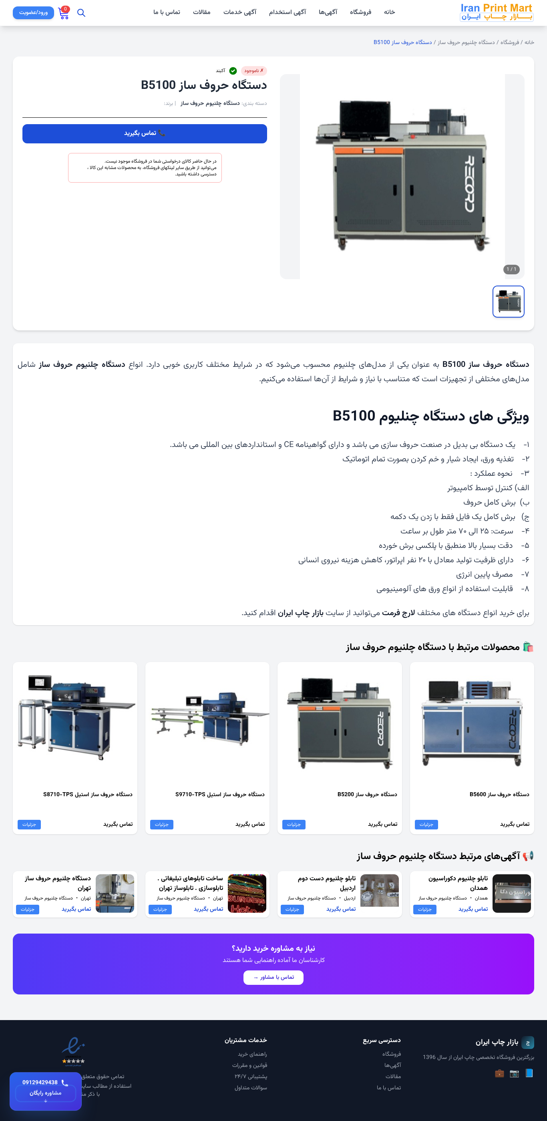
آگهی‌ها (328, 13)
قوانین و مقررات (249, 1065)
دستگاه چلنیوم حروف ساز (466, 42)
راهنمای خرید (252, 1054)
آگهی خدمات (239, 13)
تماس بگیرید (140, 134)
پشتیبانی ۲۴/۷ (251, 1077)
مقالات (202, 13)
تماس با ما (166, 13)
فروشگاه (360, 13)
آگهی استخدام (287, 13)
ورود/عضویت (33, 12)
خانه (389, 13)
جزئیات (426, 824)
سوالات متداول (251, 1088)
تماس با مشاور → (273, 977)
